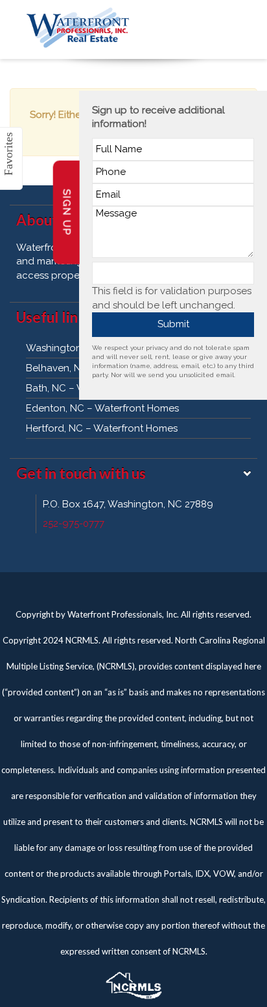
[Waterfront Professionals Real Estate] (133, 982)
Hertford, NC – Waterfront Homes (102, 428)
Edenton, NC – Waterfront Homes (102, 408)
